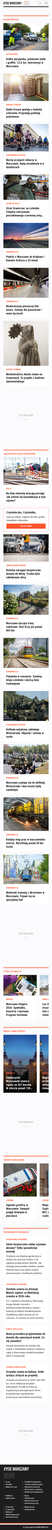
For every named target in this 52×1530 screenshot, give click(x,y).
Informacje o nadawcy (33, 1489)
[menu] (46, 3)
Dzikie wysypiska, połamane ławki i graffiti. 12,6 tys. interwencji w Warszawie (26, 62)
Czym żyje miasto (12, 971)
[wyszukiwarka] (39, 3)
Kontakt (9, 1484)
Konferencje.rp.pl (31, 1503)
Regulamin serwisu (32, 1487)
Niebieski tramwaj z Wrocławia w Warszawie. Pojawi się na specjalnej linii (25, 896)
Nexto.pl (9, 1512)
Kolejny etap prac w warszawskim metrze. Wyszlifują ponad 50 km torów (25, 843)
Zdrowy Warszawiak (13, 1160)
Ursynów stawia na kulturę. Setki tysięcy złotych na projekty (25, 1373)
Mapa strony (29, 1507)
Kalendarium (30, 1509)
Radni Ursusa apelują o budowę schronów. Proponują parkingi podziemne (24, 113)
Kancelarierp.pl (12, 1517)
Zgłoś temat (26, 526)
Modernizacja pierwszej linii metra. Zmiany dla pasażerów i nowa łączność (24, 310)
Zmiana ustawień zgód (34, 1484)
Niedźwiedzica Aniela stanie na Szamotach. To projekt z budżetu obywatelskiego (25, 378)
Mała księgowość (12, 1514)
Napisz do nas (11, 1487)
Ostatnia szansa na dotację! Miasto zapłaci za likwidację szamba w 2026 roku (22, 1292)
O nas (8, 1482)
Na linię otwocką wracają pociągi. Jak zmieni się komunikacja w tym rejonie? (26, 497)
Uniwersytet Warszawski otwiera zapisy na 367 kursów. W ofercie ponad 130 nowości (19, 1084)
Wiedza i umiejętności (14, 1031)
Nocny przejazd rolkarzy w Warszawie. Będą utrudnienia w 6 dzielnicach (25, 163)
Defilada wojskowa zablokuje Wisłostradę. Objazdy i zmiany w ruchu (25, 733)
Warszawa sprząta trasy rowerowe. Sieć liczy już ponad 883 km (24, 627)
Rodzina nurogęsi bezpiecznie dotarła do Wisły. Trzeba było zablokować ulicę (23, 573)
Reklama (9, 1496)
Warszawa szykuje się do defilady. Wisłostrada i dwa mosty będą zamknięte (25, 786)
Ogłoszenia (10, 1498)
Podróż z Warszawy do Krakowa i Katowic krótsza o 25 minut (25, 258)
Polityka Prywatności (33, 1482)
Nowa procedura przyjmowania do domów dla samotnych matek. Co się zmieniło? (25, 1337)
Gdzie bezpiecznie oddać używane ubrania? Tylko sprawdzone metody (26, 1248)
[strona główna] (12, 3)
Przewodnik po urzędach (16, 1232)
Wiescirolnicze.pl (31, 1501)
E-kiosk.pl (10, 1507)
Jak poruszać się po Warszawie (19, 454)
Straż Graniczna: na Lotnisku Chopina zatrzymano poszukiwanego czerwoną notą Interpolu (23, 212)
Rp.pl (27, 1496)
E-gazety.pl (10, 1509)
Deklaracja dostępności (34, 1492)
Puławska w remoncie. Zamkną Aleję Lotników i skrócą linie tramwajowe (24, 680)
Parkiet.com (29, 1498)
